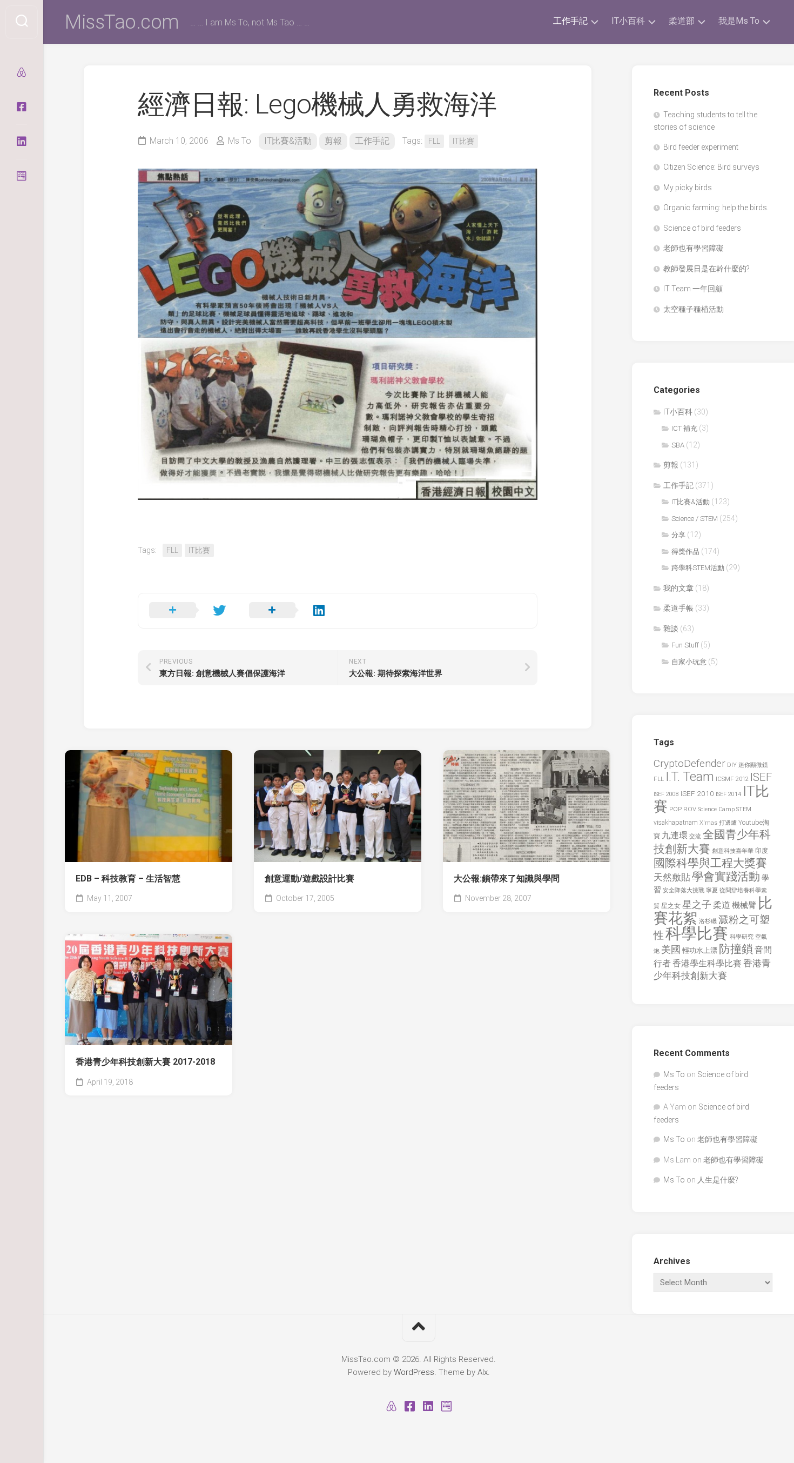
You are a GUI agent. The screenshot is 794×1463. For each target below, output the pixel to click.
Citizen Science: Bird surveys (711, 167)
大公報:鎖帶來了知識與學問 (507, 878)
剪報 (333, 141)
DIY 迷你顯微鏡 (747, 765)
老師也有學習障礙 (693, 248)
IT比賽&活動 (288, 141)
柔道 (721, 905)
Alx (482, 1372)
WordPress (414, 1372)
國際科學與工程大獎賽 (710, 863)
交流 (695, 836)
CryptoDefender (689, 763)
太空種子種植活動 (693, 309)
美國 (671, 950)
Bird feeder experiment (700, 147)
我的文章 (678, 588)
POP (675, 809)
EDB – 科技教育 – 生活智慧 (128, 878)
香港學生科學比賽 (707, 963)
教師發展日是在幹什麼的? (706, 268)
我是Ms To (738, 21)
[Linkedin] (21, 141)
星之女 (671, 906)
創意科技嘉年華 (732, 850)
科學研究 (741, 936)
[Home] (21, 72)
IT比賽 (463, 141)
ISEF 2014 (728, 794)
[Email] (21, 176)
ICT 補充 (684, 428)
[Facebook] (21, 107)
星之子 (696, 905)
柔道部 (682, 21)
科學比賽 (696, 933)
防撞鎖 (736, 949)
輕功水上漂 (699, 950)
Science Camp (716, 809)
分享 (678, 535)
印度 (761, 850)
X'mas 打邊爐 (718, 822)
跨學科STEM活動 (697, 568)
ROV (689, 809)
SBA (677, 445)
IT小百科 (628, 21)
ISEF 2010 (697, 793)
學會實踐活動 (726, 876)
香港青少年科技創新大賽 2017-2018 (145, 1062)
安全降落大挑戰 (683, 890)
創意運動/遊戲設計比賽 (309, 878)
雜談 (670, 628)
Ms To (239, 141)
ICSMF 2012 (732, 779)
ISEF (761, 777)
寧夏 (712, 890)
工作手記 (570, 21)
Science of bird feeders (702, 228)
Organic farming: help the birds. (716, 207)
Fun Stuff (685, 645)
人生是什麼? (717, 1179)
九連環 (675, 835)
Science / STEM (694, 519)
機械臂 (744, 905)
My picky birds (687, 187)
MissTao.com (122, 22)
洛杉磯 (708, 921)
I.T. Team (689, 777)
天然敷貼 (672, 877)
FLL (434, 141)
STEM (743, 809)
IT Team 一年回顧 (693, 288)
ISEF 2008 (666, 794)
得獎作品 (685, 551)
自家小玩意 (688, 662)
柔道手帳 (678, 608)
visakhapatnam (676, 822)
